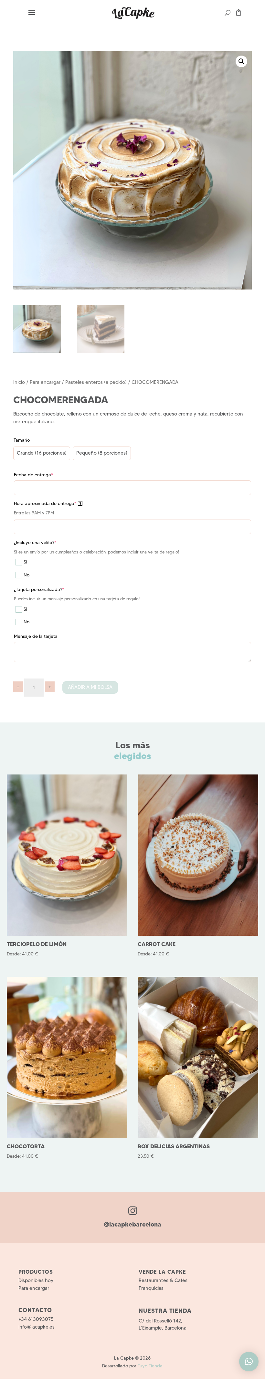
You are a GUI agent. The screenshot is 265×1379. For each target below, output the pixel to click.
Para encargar (45, 382)
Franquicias (151, 1288)
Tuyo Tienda (150, 1366)
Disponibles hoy (35, 1280)
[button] (241, 61)
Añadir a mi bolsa (90, 687)
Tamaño (22, 440)
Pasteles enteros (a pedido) (96, 382)
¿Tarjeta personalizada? (39, 589)
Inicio (19, 382)
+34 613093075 (36, 1319)
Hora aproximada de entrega (47, 503)
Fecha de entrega (33, 475)
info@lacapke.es (36, 1327)
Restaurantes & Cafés (163, 1280)
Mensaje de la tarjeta (36, 636)
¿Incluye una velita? (35, 542)
